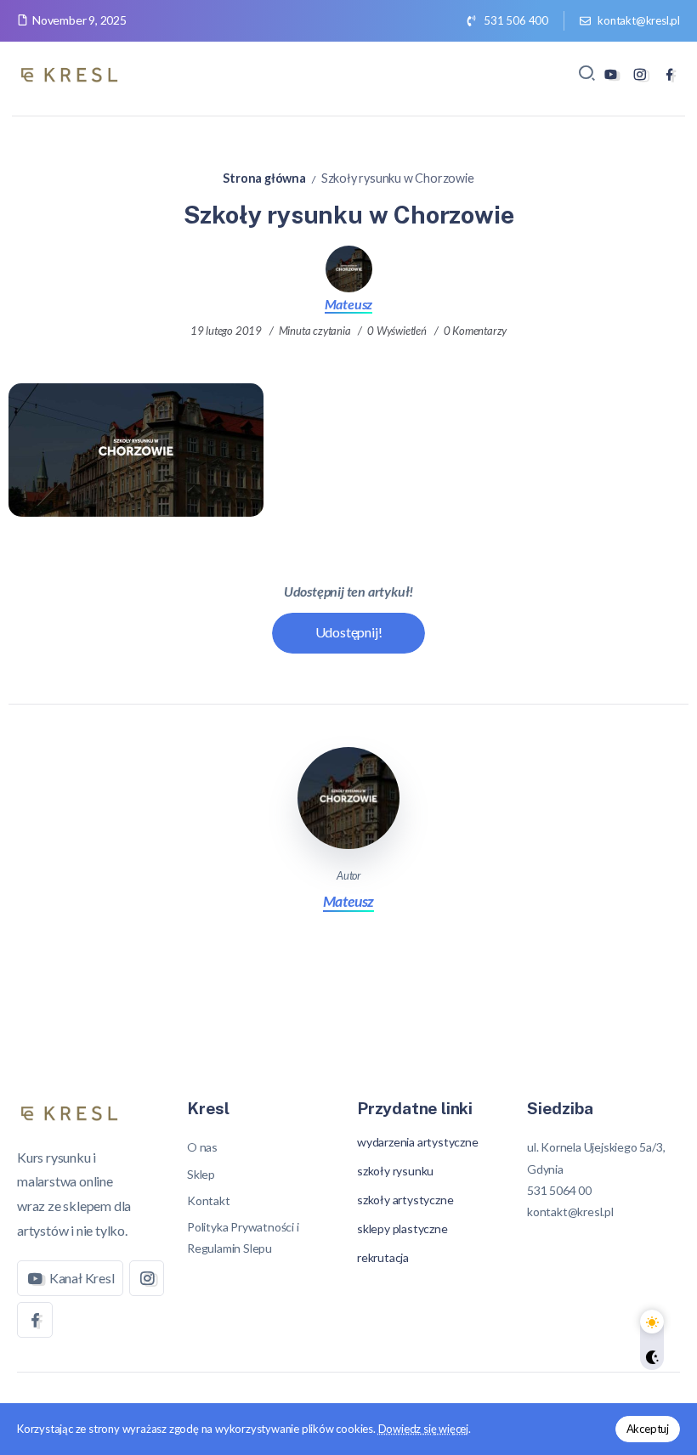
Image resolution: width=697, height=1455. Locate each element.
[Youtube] (610, 74)
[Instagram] (639, 74)
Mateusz (349, 304)
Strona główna (264, 178)
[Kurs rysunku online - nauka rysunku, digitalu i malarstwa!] (72, 72)
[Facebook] (669, 74)
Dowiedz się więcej (423, 1428)
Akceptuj (647, 1428)
